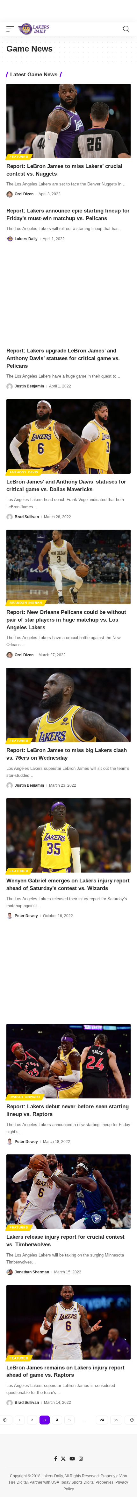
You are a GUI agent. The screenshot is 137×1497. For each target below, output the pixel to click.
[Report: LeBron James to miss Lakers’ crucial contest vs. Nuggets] (68, 121)
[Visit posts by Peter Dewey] (9, 916)
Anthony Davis (24, 472)
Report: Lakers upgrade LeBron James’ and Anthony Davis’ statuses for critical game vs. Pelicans (63, 358)
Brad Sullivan (27, 517)
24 (102, 1420)
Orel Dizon (24, 194)
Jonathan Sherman (32, 1272)
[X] (63, 1459)
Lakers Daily (26, 239)
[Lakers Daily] (33, 29)
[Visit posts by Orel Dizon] (9, 194)
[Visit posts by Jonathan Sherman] (9, 1272)
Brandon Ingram (26, 602)
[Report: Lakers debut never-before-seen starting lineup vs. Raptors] (68, 1061)
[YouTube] (72, 1459)
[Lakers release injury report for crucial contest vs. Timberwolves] (68, 1191)
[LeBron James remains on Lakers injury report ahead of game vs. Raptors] (68, 1322)
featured (19, 156)
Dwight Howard (25, 1097)
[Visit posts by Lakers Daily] (9, 239)
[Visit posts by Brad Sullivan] (9, 517)
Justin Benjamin (29, 386)
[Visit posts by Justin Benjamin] (9, 386)
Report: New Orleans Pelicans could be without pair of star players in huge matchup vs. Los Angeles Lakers (66, 619)
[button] (11, 29)
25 (116, 1420)
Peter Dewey (26, 916)
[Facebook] (56, 1459)
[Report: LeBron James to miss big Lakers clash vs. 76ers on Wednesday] (68, 705)
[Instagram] (80, 1459)
